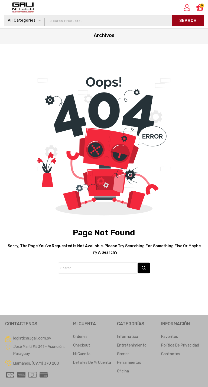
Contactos (170, 354)
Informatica (127, 336)
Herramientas (129, 362)
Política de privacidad (180, 345)
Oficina (123, 371)
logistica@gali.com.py (32, 338)
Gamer (123, 354)
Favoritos (169, 336)
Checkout (81, 345)
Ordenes (80, 336)
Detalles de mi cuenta (92, 362)
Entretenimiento (132, 345)
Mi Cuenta (81, 354)
